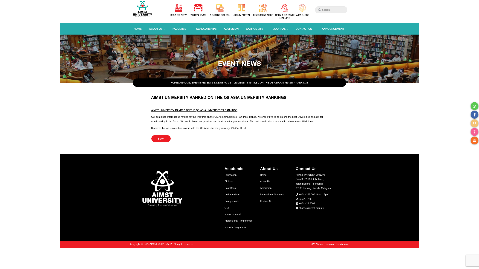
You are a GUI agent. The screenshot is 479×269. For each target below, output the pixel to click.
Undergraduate (232, 194)
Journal (279, 28)
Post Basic (231, 188)
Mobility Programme (235, 227)
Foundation (231, 175)
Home (138, 28)
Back (161, 138)
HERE (243, 128)
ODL (227, 207)
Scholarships (206, 28)
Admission (231, 28)
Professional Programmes (239, 220)
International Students (272, 194)
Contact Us (304, 28)
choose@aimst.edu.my (311, 208)
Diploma (229, 181)
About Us (156, 28)
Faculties (180, 28)
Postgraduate (232, 201)
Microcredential (233, 214)
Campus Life (255, 28)
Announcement (333, 28)
